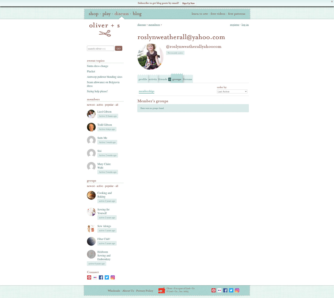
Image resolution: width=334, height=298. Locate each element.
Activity (153, 79)
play (106, 14)
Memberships (146, 91)
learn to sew (200, 14)
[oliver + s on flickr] (95, 277)
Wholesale (114, 290)
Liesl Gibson (104, 111)
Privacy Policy (144, 290)
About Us (128, 290)
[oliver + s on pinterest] (89, 277)
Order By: (222, 87)
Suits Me (102, 137)
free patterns (236, 14)
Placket (91, 71)
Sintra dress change (97, 66)
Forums (187, 79)
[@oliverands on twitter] (107, 277)
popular (109, 104)
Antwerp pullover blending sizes (104, 76)
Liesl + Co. (161, 290)
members (154, 24)
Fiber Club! (103, 239)
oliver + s (104, 29)
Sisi (99, 151)
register (234, 24)
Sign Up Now (188, 3)
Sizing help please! (97, 91)
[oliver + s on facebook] (101, 277)
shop (93, 14)
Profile (143, 79)
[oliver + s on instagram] (113, 277)
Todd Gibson (104, 124)
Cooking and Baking (104, 194)
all (117, 104)
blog (137, 14)
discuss (121, 14)
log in (245, 24)
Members (93, 99)
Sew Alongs (104, 226)
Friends (164, 79)
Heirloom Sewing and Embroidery (103, 255)
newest (91, 104)
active (100, 104)
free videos (218, 14)
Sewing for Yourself (103, 211)
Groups (91, 181)
